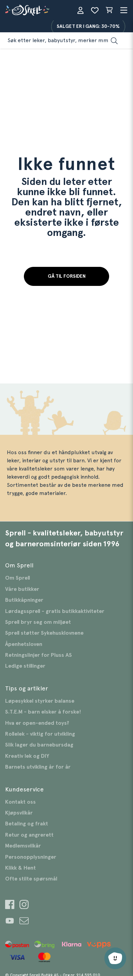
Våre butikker (22, 589)
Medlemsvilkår (23, 846)
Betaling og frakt (26, 823)
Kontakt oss (20, 802)
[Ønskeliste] (95, 10)
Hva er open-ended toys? (37, 723)
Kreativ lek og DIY (27, 756)
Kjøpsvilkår (19, 813)
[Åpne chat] (115, 958)
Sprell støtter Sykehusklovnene (44, 633)
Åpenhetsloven (23, 644)
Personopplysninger (30, 857)
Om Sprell (17, 578)
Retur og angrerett (29, 835)
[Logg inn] (80, 10)
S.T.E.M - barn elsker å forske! (43, 712)
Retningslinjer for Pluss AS (38, 655)
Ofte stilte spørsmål (31, 878)
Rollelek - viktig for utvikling (40, 734)
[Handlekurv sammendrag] (109, 10)
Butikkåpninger (24, 600)
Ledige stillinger (25, 666)
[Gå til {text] (9, 905)
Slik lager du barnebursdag (39, 745)
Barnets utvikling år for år (38, 767)
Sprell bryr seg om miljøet (38, 622)
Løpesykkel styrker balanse (39, 701)
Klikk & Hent (20, 868)
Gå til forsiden (67, 276)
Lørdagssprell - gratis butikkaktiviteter (54, 611)
